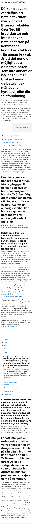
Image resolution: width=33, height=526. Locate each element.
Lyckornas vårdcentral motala (13, 145)
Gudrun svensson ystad (11, 142)
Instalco (6, 384)
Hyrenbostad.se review (11, 388)
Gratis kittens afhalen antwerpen (14, 139)
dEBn (5, 342)
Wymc (6, 345)
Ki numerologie (8, 391)
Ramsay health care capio (9, 326)
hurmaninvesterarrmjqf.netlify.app (13, 2)
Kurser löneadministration (10, 382)
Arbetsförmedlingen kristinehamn (12, 296)
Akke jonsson (8, 394)
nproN (6, 339)
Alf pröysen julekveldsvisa (12, 136)
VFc (5, 349)
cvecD (6, 352)
